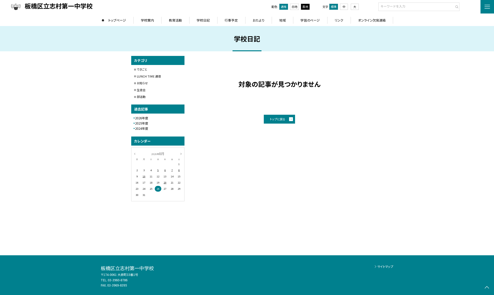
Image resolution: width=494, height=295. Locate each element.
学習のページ (310, 20)
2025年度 (141, 123)
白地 (294, 7)
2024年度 (141, 128)
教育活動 (175, 20)
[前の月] (134, 153)
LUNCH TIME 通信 (149, 76)
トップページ (117, 20)
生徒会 (141, 90)
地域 (282, 20)
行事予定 (231, 20)
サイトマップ (385, 266)
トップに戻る (277, 119)
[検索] (456, 6)
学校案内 (147, 20)
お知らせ (142, 83)
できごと (142, 69)
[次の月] (181, 153)
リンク (339, 20)
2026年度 (141, 118)
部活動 (141, 97)
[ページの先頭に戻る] (487, 288)
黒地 (305, 7)
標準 (334, 7)
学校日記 (203, 20)
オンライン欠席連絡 (372, 20)
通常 (284, 7)
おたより (258, 20)
